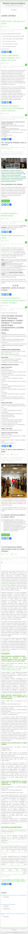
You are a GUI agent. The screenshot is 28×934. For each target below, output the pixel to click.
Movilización (21, 243)
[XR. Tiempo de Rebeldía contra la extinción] (14, 158)
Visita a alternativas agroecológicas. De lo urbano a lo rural (10, 57)
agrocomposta (15, 457)
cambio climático (4, 67)
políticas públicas (24, 558)
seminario (3, 559)
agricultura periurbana (15, 66)
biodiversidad (15, 221)
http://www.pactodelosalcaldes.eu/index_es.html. (12, 871)
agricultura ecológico (14, 308)
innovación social (17, 558)
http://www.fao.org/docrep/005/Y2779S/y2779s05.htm (13, 865)
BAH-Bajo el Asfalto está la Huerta (18, 29)
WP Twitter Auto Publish (9, 932)
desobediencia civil (20, 153)
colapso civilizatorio (8, 153)
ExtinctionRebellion (20, 118)
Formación (6, 223)
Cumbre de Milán (5, 585)
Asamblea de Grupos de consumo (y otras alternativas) (13, 895)
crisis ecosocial (7, 118)
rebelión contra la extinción (12, 154)
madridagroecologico (4, 460)
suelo (5, 310)
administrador (6, 26)
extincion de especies (13, 118)
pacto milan (17, 460)
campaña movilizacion (8, 458)
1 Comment (10, 559)
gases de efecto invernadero (9, 558)
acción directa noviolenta (17, 116)
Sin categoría (7, 148)
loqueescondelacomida (19, 458)
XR (17, 154)
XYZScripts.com (20, 932)
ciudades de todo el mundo (7, 252)
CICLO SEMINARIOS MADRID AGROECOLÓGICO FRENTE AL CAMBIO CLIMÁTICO (13, 880)
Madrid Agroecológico (14, 3)
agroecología (22, 66)
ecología (2, 223)
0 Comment (12, 67)
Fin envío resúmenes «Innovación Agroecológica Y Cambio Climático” (14, 300)
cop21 (14, 458)
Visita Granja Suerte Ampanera (8, 904)
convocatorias (9, 266)
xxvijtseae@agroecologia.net (8, 356)
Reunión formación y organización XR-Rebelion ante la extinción (12, 108)
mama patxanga (11, 460)
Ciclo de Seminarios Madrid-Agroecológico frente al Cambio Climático (12, 549)
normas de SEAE (15, 352)
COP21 (23, 571)
